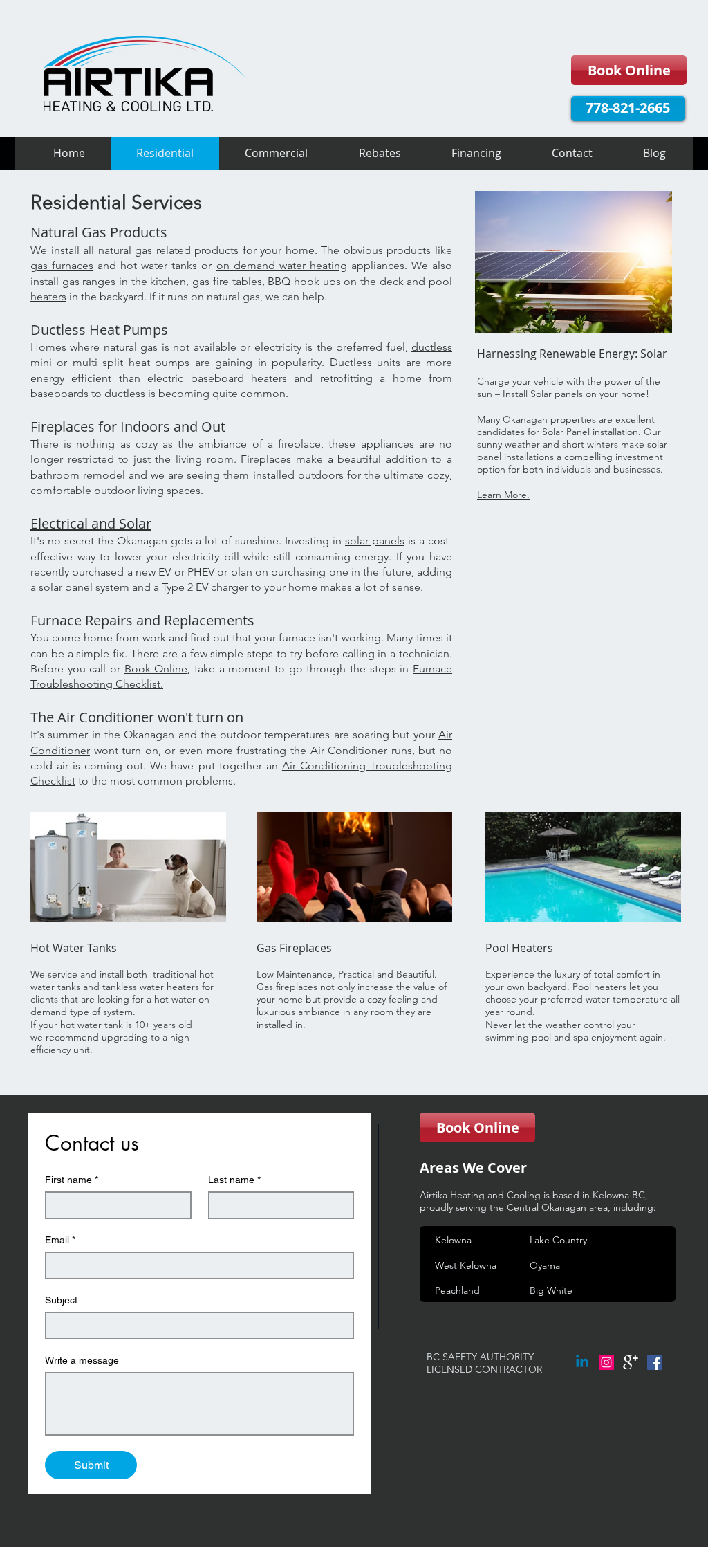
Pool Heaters (519, 947)
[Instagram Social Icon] (606, 1362)
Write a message (82, 1360)
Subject (61, 1300)
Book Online (156, 668)
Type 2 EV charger (205, 587)
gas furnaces (61, 265)
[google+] (630, 1362)
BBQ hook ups (304, 281)
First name (71, 1179)
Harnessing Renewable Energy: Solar (573, 353)
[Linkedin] (582, 1362)
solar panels (374, 540)
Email (60, 1239)
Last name (234, 1179)
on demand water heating (281, 265)
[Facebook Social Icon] (654, 1362)
